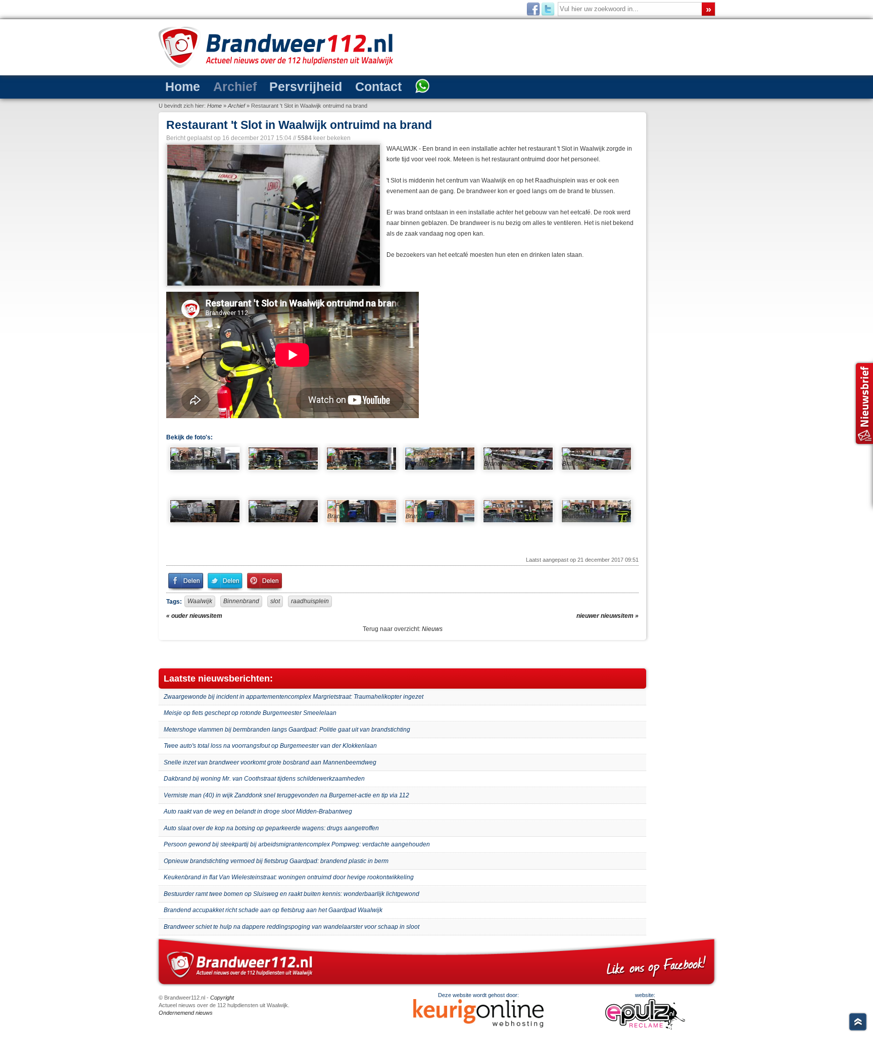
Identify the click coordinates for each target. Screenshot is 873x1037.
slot (275, 601)
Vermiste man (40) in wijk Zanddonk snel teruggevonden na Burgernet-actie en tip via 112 (286, 795)
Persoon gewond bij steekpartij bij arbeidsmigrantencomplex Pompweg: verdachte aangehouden (297, 844)
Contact (339, 86)
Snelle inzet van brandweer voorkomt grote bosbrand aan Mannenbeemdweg (270, 762)
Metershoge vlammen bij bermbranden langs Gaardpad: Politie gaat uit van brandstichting (287, 729)
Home (178, 86)
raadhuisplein (310, 601)
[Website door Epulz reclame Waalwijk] (645, 1027)
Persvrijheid (279, 86)
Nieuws (432, 629)
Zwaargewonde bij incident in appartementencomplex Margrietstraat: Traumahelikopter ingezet (293, 696)
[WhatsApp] (375, 87)
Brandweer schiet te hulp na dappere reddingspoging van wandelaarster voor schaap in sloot (291, 926)
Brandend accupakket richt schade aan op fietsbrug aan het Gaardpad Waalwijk (273, 910)
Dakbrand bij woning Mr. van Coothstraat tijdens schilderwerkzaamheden (264, 778)
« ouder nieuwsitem (194, 615)
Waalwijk (199, 601)
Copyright (222, 998)
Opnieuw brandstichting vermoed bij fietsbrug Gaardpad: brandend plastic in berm (276, 861)
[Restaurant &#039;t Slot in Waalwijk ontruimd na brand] (272, 215)
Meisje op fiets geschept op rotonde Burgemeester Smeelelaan (250, 712)
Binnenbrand (241, 601)
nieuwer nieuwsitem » (607, 615)
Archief (220, 86)
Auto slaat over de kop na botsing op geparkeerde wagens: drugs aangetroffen (271, 828)
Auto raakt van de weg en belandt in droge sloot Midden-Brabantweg (258, 811)
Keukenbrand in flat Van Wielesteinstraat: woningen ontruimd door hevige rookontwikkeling (289, 877)
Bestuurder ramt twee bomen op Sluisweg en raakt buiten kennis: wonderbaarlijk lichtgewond (291, 893)
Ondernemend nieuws (186, 1013)
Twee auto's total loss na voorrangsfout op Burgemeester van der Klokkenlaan (270, 745)
